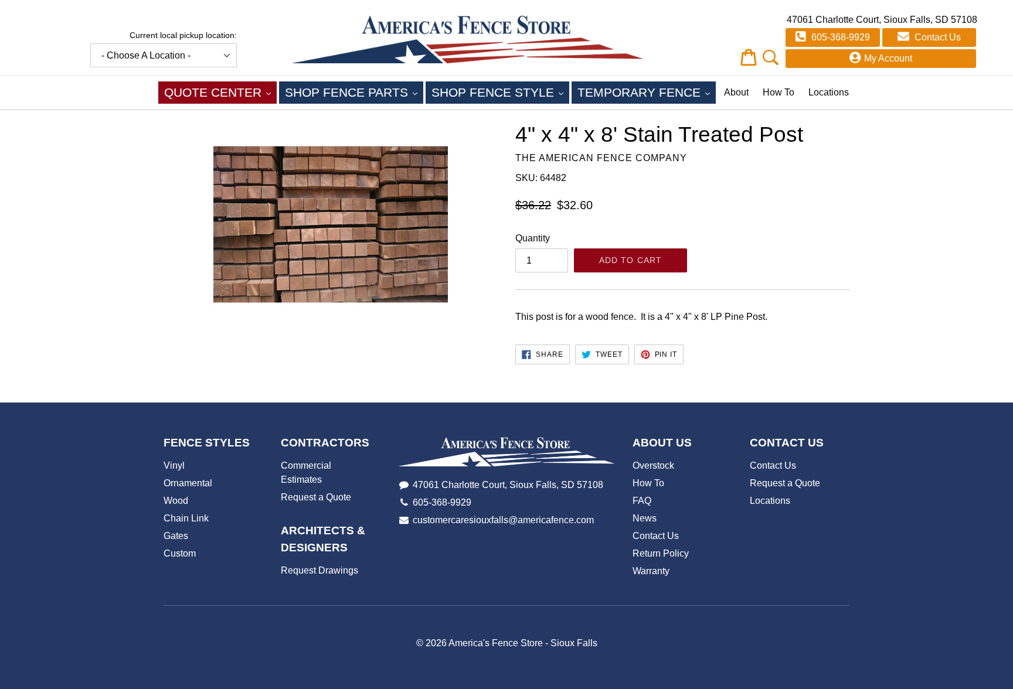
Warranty (651, 571)
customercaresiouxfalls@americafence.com (503, 520)
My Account (888, 58)
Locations (828, 92)
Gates (176, 536)
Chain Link (186, 518)
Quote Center (220, 92)
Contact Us (936, 37)
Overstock (653, 465)
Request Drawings (319, 570)
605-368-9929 (839, 37)
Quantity (532, 238)
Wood (176, 501)
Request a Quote (316, 497)
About (736, 92)
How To (778, 92)
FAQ (642, 501)
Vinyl (174, 465)
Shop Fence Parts (354, 92)
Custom (180, 553)
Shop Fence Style (500, 92)
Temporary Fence (646, 92)
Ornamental (188, 483)
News (645, 518)
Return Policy (661, 553)
